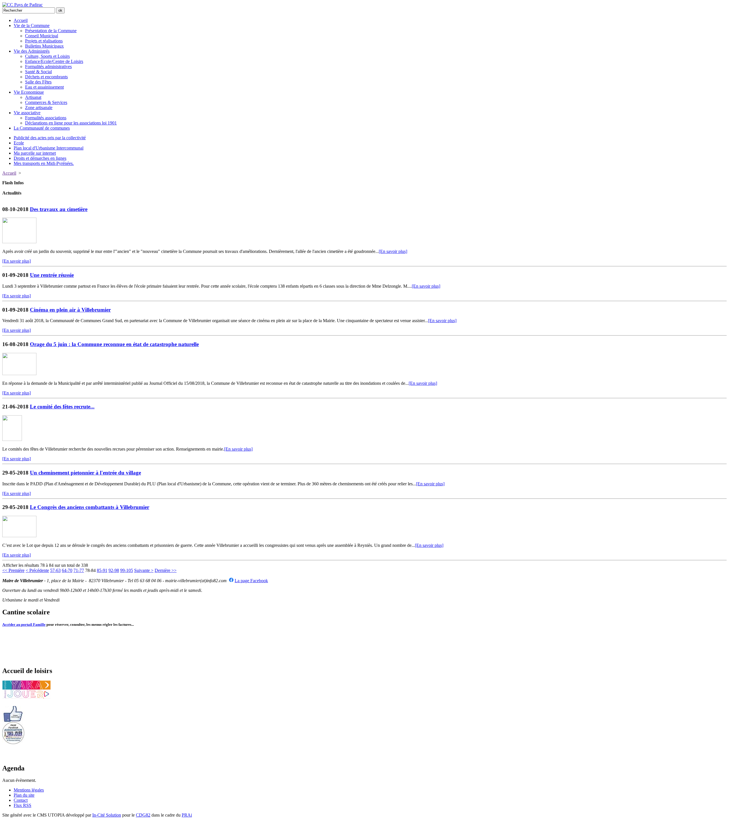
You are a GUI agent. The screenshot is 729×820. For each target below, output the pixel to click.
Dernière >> (166, 570)
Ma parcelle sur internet (35, 153)
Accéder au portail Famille (24, 624)
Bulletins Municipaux (44, 46)
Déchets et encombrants (46, 76)
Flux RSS (22, 805)
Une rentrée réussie (52, 275)
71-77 (78, 570)
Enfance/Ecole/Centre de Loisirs (54, 61)
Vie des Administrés (32, 51)
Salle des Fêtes (38, 81)
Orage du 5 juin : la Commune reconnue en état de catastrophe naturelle (114, 344)
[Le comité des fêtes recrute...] (12, 439)
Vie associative (27, 112)
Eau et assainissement (44, 87)
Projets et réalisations (44, 40)
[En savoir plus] (393, 251)
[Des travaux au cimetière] (19, 241)
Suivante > (143, 570)
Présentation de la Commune (51, 30)
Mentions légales (29, 790)
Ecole (19, 142)
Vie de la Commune (32, 25)
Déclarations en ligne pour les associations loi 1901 (71, 122)
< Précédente (37, 570)
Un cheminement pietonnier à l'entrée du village (85, 473)
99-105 (126, 570)
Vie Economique (29, 92)
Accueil (21, 20)
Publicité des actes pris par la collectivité (50, 137)
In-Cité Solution (106, 815)
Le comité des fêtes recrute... (62, 407)
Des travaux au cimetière (58, 209)
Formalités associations (45, 117)
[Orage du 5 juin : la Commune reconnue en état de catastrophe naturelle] (19, 373)
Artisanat (33, 97)
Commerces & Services (46, 102)
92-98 (113, 570)
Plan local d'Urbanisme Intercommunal (48, 148)
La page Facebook (251, 580)
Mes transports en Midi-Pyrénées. (44, 163)
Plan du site (24, 795)
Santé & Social (38, 71)
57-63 (55, 570)
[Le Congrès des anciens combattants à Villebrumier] (19, 535)
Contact (21, 800)
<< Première (13, 570)
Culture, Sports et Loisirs (47, 56)
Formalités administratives (48, 66)
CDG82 (143, 815)
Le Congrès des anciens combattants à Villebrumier (89, 507)
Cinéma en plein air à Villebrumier (70, 310)
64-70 (67, 570)
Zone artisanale (38, 107)
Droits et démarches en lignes (40, 158)
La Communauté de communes (42, 128)
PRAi (187, 815)
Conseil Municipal (41, 35)
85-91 (102, 570)
